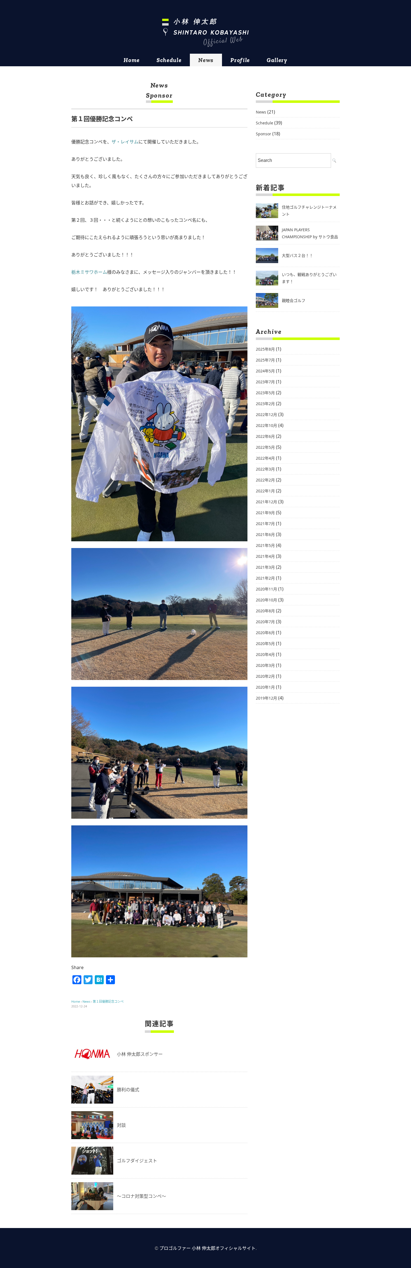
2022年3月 (265, 469)
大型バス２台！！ (297, 255)
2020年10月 (266, 600)
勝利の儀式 (128, 1090)
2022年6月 (265, 436)
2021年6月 (265, 534)
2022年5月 (265, 447)
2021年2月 (265, 578)
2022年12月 (266, 414)
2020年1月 (265, 687)
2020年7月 (265, 621)
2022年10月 (266, 425)
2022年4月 (265, 458)
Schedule (169, 59)
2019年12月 (266, 698)
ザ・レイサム (125, 142)
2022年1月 (265, 490)
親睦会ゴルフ (293, 300)
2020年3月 (265, 665)
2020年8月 (265, 610)
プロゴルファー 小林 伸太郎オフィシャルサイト (207, 1248)
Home (132, 59)
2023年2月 (265, 403)
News (206, 59)
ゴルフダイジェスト (137, 1161)
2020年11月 (266, 589)
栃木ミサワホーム (89, 272)
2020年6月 (265, 632)
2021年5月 (265, 545)
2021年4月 (265, 556)
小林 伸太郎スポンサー (140, 1054)
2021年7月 (265, 523)
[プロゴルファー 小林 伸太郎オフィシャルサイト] (205, 32)
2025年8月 (265, 349)
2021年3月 (265, 567)
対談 (121, 1125)
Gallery (277, 59)
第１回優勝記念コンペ (108, 1001)
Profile (240, 59)
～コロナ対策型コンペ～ (141, 1196)
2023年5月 (265, 392)
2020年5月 (265, 643)
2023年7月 (265, 381)
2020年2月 (265, 676)
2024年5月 (265, 371)
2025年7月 (265, 360)
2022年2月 (265, 480)
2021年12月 (266, 501)
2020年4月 (265, 654)
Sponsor (159, 95)
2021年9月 (265, 512)
